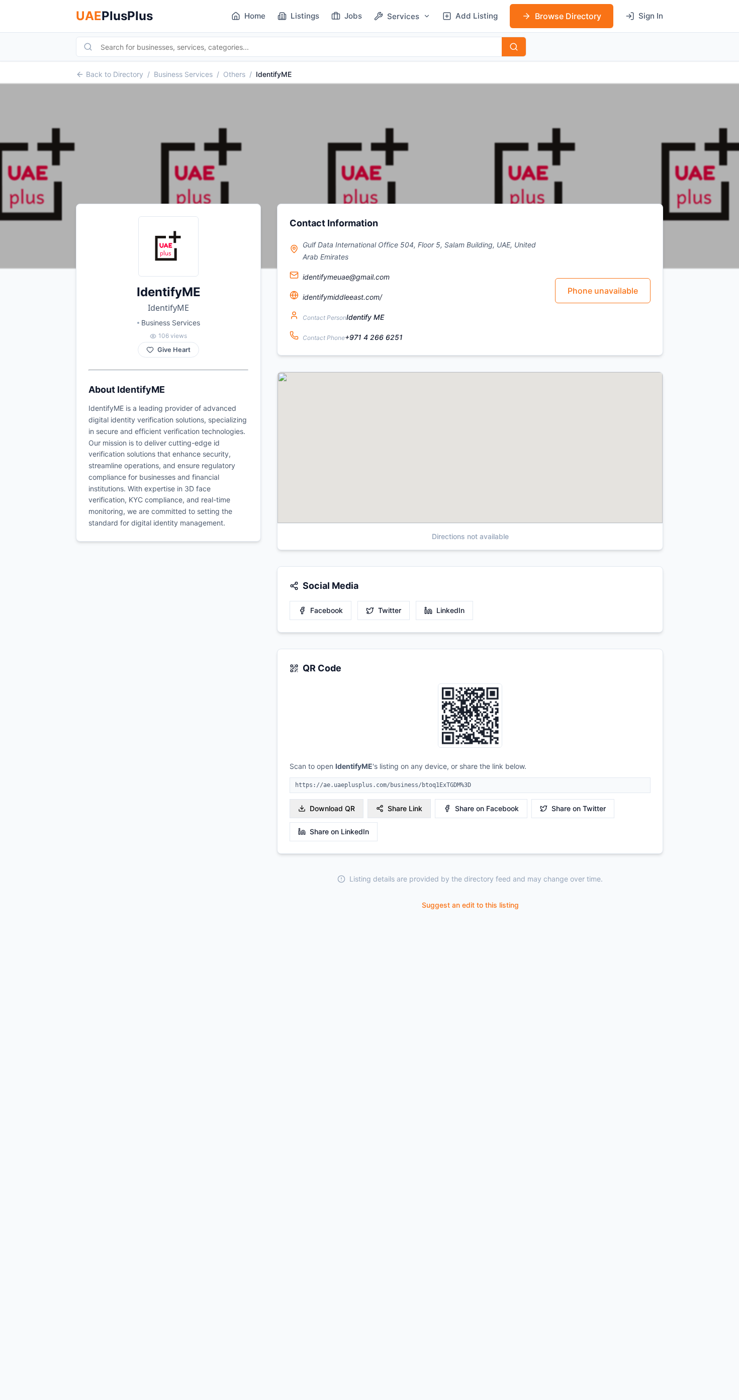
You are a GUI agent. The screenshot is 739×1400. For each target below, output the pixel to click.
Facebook (326, 610)
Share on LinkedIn (339, 831)
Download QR (332, 808)
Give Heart (174, 350)
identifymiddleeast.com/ (342, 297)
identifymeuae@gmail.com (346, 277)
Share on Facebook (487, 808)
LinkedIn (450, 610)
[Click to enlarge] (470, 716)
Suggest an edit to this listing (470, 905)
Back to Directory (114, 74)
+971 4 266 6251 (374, 337)
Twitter (389, 610)
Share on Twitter (578, 808)
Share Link (405, 808)
